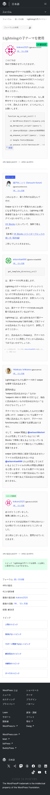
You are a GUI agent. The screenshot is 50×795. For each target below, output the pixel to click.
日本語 (12, 759)
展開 (10, 147)
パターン (30, 704)
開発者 (6, 721)
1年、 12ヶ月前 (22, 51)
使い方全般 (19, 19)
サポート (7, 717)
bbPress (8, 743)
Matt (6, 739)
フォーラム (7, 12)
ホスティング (9, 699)
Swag (30, 726)
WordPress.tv (10, 726)
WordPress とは (10, 690)
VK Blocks (10, 224)
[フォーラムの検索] (29, 27)
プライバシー (9, 704)
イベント (30, 717)
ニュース (7, 695)
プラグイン (31, 699)
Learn (5, 712)
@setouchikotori (36, 432)
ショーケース (32, 690)
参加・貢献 (31, 712)
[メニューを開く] (46, 4)
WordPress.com (11, 734)
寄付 (29, 721)
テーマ (29, 695)
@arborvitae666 (13, 461)
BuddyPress (10, 748)
